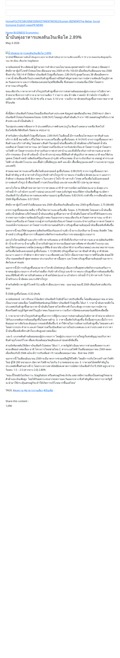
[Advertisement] (60, 443)
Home (9, 21)
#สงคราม (18, 390)
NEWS (76, 21)
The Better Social (90, 21)
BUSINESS (29, 21)
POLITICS (18, 21)
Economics (32, 32)
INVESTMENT (43, 21)
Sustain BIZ (66, 21)
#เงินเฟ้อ (48, 390)
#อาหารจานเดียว (33, 390)
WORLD (55, 21)
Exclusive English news (19, 25)
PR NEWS (37, 25)
